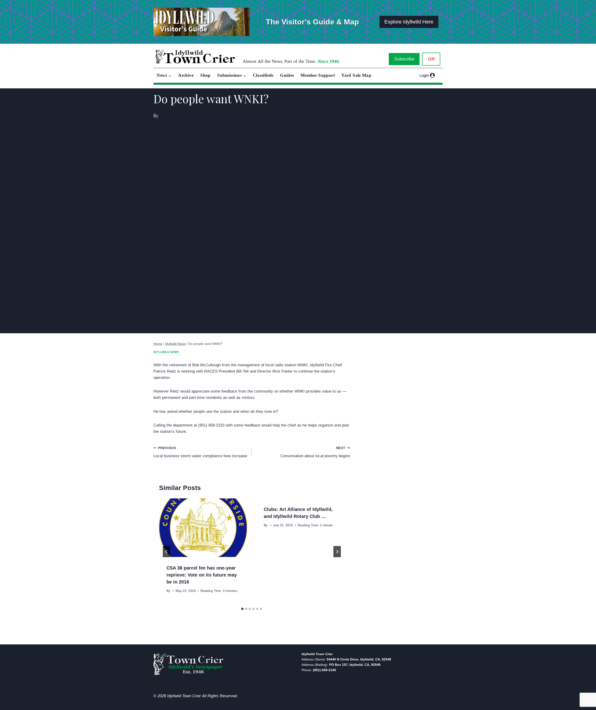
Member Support (318, 75)
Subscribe (404, 59)
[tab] (242, 609)
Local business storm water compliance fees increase (200, 452)
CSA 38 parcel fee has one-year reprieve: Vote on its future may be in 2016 (201, 574)
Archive (186, 75)
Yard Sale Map (356, 75)
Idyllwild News (166, 352)
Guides (287, 75)
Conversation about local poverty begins (315, 452)
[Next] (337, 551)
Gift (431, 59)
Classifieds (263, 75)
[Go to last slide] (166, 551)
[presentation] (203, 527)
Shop (205, 75)
